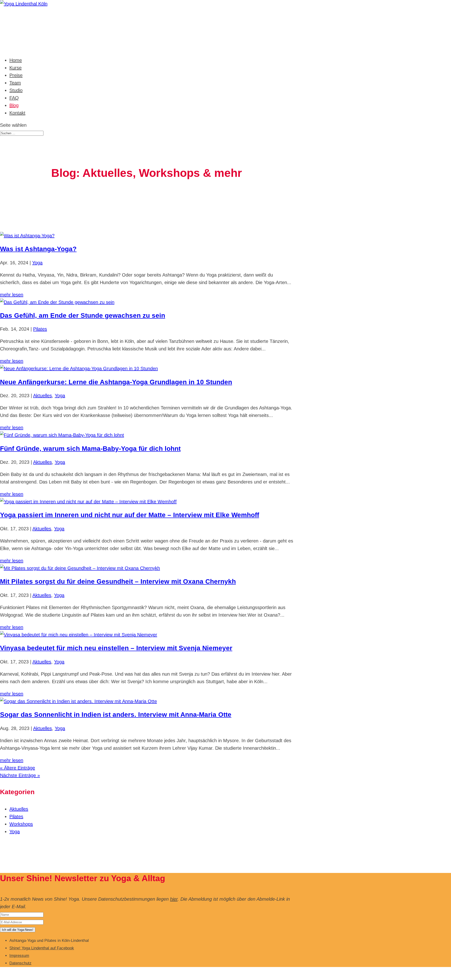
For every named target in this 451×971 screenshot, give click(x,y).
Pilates (40, 329)
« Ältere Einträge (17, 767)
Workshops (21, 824)
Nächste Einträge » (20, 775)
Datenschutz (20, 963)
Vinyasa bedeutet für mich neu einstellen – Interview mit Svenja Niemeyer (116, 648)
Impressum (19, 955)
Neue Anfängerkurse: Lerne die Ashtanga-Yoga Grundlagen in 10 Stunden (116, 382)
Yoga (37, 262)
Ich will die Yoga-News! (17, 929)
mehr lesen (11, 294)
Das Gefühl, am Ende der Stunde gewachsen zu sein (82, 315)
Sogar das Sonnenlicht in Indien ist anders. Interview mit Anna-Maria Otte (115, 714)
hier (174, 899)
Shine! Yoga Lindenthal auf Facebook (41, 948)
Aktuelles (42, 395)
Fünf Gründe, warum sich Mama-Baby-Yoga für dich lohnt (90, 448)
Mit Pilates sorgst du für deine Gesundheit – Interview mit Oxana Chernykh (118, 581)
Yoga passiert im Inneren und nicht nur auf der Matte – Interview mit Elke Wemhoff (129, 515)
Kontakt (17, 112)
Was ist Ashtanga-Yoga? (38, 249)
